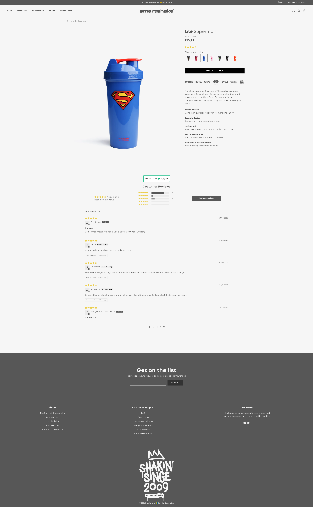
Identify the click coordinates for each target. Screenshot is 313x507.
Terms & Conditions (143, 421)
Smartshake (150, 503)
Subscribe (175, 382)
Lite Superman (80, 21)
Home (69, 21)
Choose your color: (194, 52)
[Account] (293, 10)
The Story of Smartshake (52, 413)
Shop (9, 11)
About (52, 11)
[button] (191, 47)
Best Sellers (22, 11)
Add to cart (214, 71)
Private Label (66, 11)
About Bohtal (52, 417)
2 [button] (153, 327)
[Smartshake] (156, 11)
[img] (91, 219)
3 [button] (157, 327)
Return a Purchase (143, 434)
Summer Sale (38, 11)
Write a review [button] (206, 198)
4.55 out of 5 (113, 197)
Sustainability (52, 421)
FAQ (143, 413)
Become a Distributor (52, 430)
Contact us (143, 417)
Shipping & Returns (143, 425)
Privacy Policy (143, 430)
